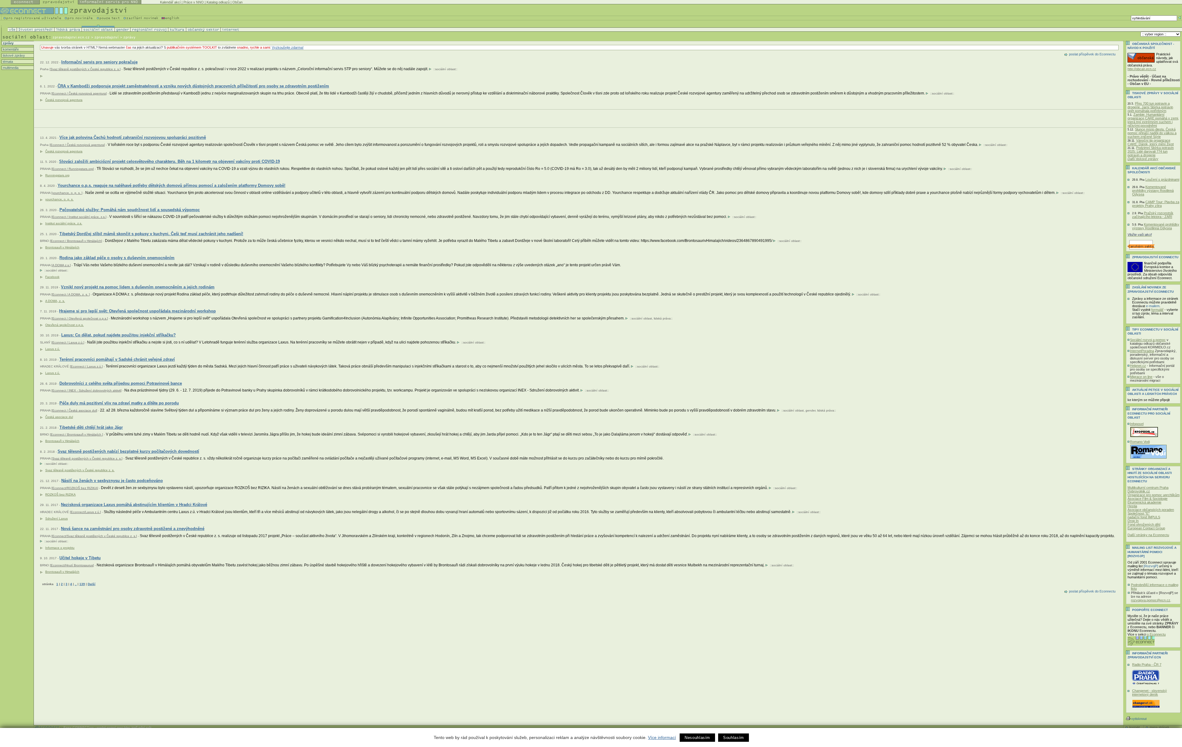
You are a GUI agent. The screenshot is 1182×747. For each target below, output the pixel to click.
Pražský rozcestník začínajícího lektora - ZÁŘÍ (1152, 215)
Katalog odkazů (218, 2)
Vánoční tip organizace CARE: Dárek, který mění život (1151, 142)
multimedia (10, 68)
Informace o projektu (59, 547)
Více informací (662, 737)
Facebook (52, 277)
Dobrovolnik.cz (1139, 491)
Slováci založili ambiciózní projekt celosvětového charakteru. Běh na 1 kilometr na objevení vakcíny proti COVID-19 (169, 161)
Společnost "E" (1139, 513)
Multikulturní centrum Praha (1148, 487)
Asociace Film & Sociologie (1148, 498)
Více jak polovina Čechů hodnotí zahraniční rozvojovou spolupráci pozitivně (132, 137)
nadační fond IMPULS (1144, 517)
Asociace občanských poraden (1151, 510)
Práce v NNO (193, 2)
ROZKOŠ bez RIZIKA (60, 494)
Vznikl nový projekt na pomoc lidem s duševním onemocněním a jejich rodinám (138, 287)
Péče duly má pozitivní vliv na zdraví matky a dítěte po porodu (119, 403)
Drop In (1133, 521)
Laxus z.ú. (52, 349)
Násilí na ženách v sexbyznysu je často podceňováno (112, 480)
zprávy (8, 43)
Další (91, 584)
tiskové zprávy (13, 55)
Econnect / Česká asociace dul (74, 410)
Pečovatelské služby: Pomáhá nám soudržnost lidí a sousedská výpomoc (129, 209)
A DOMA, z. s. (55, 301)
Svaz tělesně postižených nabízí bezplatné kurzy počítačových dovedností (128, 451)
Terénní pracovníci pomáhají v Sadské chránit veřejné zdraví (117, 359)
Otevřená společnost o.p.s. (64, 325)
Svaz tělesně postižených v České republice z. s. (85, 69)
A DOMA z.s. (61, 265)
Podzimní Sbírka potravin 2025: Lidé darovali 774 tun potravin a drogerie (1151, 151)
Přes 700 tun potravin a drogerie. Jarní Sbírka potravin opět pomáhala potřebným (1150, 107)
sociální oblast (445, 69)
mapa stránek (1159, 727)
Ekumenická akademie (1144, 502)
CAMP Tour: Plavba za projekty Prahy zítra (1155, 203)
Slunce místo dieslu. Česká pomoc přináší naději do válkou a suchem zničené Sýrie (1152, 133)
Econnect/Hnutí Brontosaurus (72, 565)
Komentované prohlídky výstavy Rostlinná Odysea (1153, 190)
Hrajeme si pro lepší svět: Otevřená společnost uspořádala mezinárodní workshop (137, 311)
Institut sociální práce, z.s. (63, 223)
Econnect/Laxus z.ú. (85, 512)
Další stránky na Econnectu (1148, 535)
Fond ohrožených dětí (1144, 524)
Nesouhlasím (697, 737)
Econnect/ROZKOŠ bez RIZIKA (74, 488)
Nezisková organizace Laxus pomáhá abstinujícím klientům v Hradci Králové (134, 504)
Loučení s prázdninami (1162, 179)
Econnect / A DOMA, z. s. (70, 294)
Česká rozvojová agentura (63, 100)
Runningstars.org (57, 175)
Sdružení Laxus (56, 518)
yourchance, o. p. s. (67, 193)
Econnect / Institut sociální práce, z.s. (79, 217)
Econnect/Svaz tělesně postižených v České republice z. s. (94, 536)
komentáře (10, 49)
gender (810, 410)
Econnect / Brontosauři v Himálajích (76, 241)
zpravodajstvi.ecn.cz (71, 37)
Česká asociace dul (59, 417)
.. (76, 584)
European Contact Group (1146, 528)
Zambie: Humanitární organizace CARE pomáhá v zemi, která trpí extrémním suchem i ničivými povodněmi (1153, 120)
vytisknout (1139, 719)
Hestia (1132, 506)
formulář (1157, 309)
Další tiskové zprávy (1143, 159)
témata (7, 61)
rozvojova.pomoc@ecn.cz (1150, 600)
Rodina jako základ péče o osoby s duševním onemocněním (117, 257)
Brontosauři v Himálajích (62, 247)
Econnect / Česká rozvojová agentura (79, 93)
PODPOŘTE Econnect (1150, 610)
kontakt (1134, 727)
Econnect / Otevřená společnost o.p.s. (79, 318)
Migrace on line (1141, 377)
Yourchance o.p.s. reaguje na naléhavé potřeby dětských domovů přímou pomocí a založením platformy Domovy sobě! (171, 185)
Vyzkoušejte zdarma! (288, 47)
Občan (237, 2)
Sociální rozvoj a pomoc (1148, 340)
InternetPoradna (1142, 351)
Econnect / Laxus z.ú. (67, 342)
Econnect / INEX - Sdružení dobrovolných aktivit (86, 390)
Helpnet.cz (1138, 365)
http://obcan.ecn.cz (1142, 69)
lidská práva (662, 318)
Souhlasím (733, 737)
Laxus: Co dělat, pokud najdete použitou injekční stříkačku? (118, 335)
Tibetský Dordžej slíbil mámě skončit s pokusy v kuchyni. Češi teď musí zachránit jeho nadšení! (151, 233)
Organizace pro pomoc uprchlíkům (1154, 495)
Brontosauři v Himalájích (62, 571)
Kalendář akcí (170, 2)
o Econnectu (1156, 634)
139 (82, 584)
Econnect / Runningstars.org (72, 169)
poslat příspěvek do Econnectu (1092, 54)
